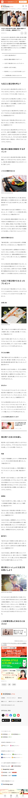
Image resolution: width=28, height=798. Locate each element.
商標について (4, 701)
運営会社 (20, 697)
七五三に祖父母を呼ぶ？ (10, 55)
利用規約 (3, 697)
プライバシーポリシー (11, 697)
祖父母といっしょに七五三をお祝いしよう (14, 71)
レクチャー (19, 8)
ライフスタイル (12, 8)
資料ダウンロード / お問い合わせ (16, 701)
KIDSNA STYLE (4, 8)
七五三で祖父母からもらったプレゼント (14, 63)
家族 (20, 428)
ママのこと (17, 428)
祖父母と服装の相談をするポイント (13, 59)
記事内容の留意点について (21, 641)
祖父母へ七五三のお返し (10, 67)
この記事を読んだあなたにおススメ (13, 75)
